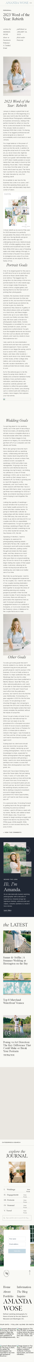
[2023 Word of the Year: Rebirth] (17, 1172)
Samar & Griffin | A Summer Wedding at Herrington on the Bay (15, 960)
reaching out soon (23, 494)
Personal (7, 10)
